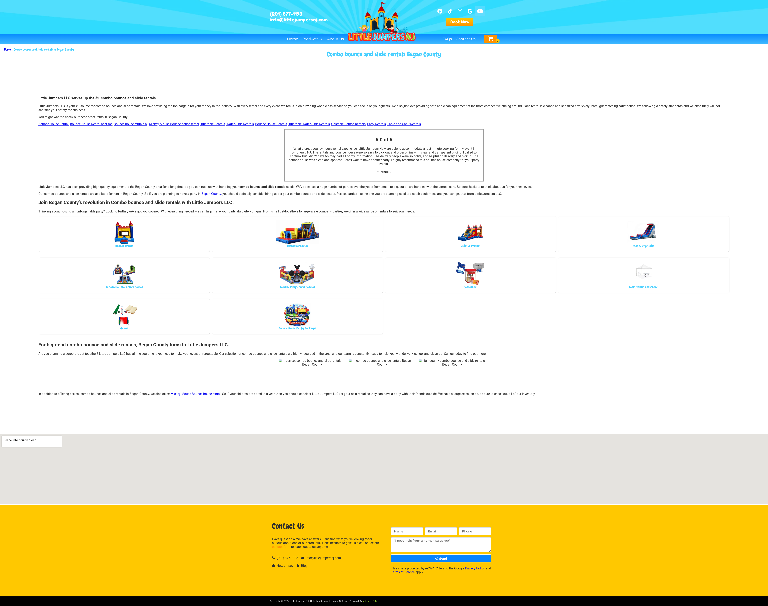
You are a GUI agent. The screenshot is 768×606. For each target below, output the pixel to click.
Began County (211, 194)
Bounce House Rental (53, 124)
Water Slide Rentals (240, 124)
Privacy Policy (475, 568)
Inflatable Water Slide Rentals (309, 124)
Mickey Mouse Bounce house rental (174, 124)
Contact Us (466, 39)
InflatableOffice (371, 601)
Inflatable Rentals (212, 124)
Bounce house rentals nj (131, 124)
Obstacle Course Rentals (348, 124)
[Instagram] (460, 11)
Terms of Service (403, 572)
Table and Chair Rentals (404, 124)
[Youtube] (480, 11)
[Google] (470, 11)
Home (292, 39)
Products (310, 39)
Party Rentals (376, 124)
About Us (335, 39)
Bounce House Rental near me (91, 124)
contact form (281, 547)
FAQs (447, 39)
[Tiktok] (450, 11)
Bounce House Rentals (271, 124)
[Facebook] (440, 11)
